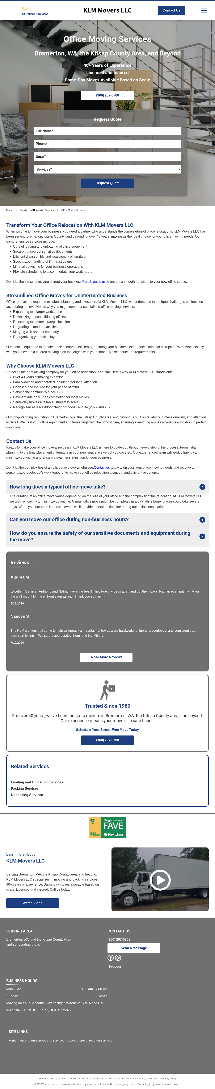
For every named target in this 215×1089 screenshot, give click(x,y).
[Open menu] (204, 10)
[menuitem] (14, 1040)
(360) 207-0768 (119, 939)
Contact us (102, 467)
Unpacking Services (27, 795)
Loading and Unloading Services (37, 782)
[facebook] (111, 958)
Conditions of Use (101, 1078)
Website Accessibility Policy (161, 1078)
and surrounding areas (23, 944)
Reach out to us (94, 281)
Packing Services (25, 788)
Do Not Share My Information (74, 1078)
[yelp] (118, 958)
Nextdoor (114, 966)
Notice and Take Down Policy (129, 1078)
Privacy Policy (46, 1078)
